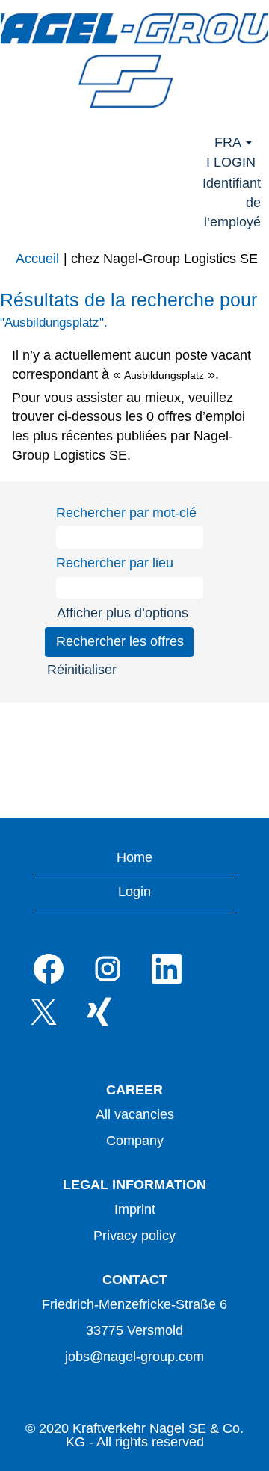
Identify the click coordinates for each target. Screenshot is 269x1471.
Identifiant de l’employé (231, 202)
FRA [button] (229, 142)
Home (134, 857)
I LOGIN (231, 162)
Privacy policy (134, 1235)
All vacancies (135, 1114)
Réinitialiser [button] (82, 669)
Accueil (37, 258)
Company (135, 1140)
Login (134, 891)
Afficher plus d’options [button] (122, 612)
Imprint (134, 1209)
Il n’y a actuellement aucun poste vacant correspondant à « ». (131, 365)
